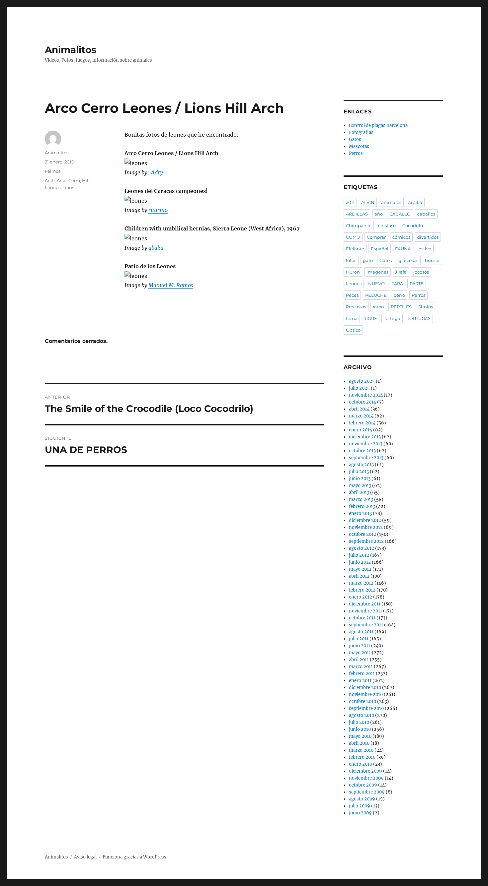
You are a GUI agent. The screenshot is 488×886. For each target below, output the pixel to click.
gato (368, 260)
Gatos (355, 139)
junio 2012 (360, 562)
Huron (353, 272)
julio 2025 (359, 388)
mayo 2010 (360, 736)
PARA (397, 283)
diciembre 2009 (365, 771)
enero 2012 (360, 597)
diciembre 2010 (365, 687)
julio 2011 (358, 639)
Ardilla (415, 202)
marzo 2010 (361, 750)
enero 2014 (360, 430)
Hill (86, 180)
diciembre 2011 (364, 604)
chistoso (387, 225)
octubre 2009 (363, 785)
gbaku (156, 247)
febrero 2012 (362, 590)
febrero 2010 (362, 757)
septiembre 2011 (366, 625)
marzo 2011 (361, 666)
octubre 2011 (362, 618)
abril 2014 (359, 409)
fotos (351, 260)
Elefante (355, 248)
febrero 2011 (362, 673)
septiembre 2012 (366, 541)
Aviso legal (85, 857)
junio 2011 (359, 646)
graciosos (408, 260)
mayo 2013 (360, 485)
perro (399, 295)
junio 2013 (359, 478)
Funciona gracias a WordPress (134, 857)
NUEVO (376, 283)
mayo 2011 (360, 653)
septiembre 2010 (366, 708)
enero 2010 (360, 764)
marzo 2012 (361, 583)
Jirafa (401, 272)
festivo (424, 248)
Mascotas (359, 146)
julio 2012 (359, 555)
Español (379, 248)
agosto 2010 (361, 715)
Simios (425, 306)
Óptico (353, 330)
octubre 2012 (362, 534)
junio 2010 (360, 729)
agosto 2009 (362, 799)
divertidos (428, 237)
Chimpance (358, 225)
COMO (353, 237)
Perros (356, 153)
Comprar (376, 237)
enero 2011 (360, 680)
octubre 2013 (362, 451)
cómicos (401, 237)
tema (352, 318)
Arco (61, 180)
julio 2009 (359, 806)
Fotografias (361, 132)
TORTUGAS (419, 318)
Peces (352, 295)
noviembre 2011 (365, 611)
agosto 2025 (362, 381)
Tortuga (392, 318)
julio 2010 (359, 722)
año (378, 214)
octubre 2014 (362, 402)
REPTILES (401, 306)
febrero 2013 (362, 506)
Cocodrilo (412, 225)
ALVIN (367, 202)
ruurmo (158, 210)
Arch (50, 180)
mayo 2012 (360, 569)
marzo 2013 (361, 499)
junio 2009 (360, 813)
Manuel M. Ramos (170, 285)
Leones (52, 187)
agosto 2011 (361, 632)
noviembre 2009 (366, 778)
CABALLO (400, 214)
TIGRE (370, 318)
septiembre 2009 (367, 792)
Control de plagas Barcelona (378, 125)
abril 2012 (359, 576)
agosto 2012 (361, 548)
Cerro (74, 180)
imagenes (377, 272)
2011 (350, 202)
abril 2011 (359, 660)
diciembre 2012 (365, 520)
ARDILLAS (357, 214)
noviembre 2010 (366, 694)
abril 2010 (359, 743)
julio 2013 (359, 472)
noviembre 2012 (366, 527)
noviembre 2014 (366, 395)
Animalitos (70, 49)
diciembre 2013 (365, 437)
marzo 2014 (361, 416)
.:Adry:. (156, 172)
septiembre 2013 (366, 458)
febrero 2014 (362, 423)
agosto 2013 (361, 465)
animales (391, 202)
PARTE (417, 283)
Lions (68, 187)
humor (432, 260)
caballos (426, 214)
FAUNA (403, 248)
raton (378, 306)
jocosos (421, 272)
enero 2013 (360, 513)
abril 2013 (359, 492)
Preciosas (356, 306)
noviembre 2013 (365, 444)
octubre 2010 (362, 701)
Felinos (52, 171)
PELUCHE (376, 295)
